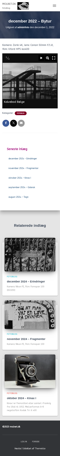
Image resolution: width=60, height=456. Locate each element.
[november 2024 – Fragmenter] (30, 314)
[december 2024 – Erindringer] (30, 254)
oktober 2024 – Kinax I (19, 178)
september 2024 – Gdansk (21, 187)
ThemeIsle (40, 448)
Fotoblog (20, 113)
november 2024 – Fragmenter (23, 168)
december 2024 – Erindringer (22, 158)
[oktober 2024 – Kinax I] (30, 371)
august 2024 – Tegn (18, 197)
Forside (35, 442)
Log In (24, 442)
